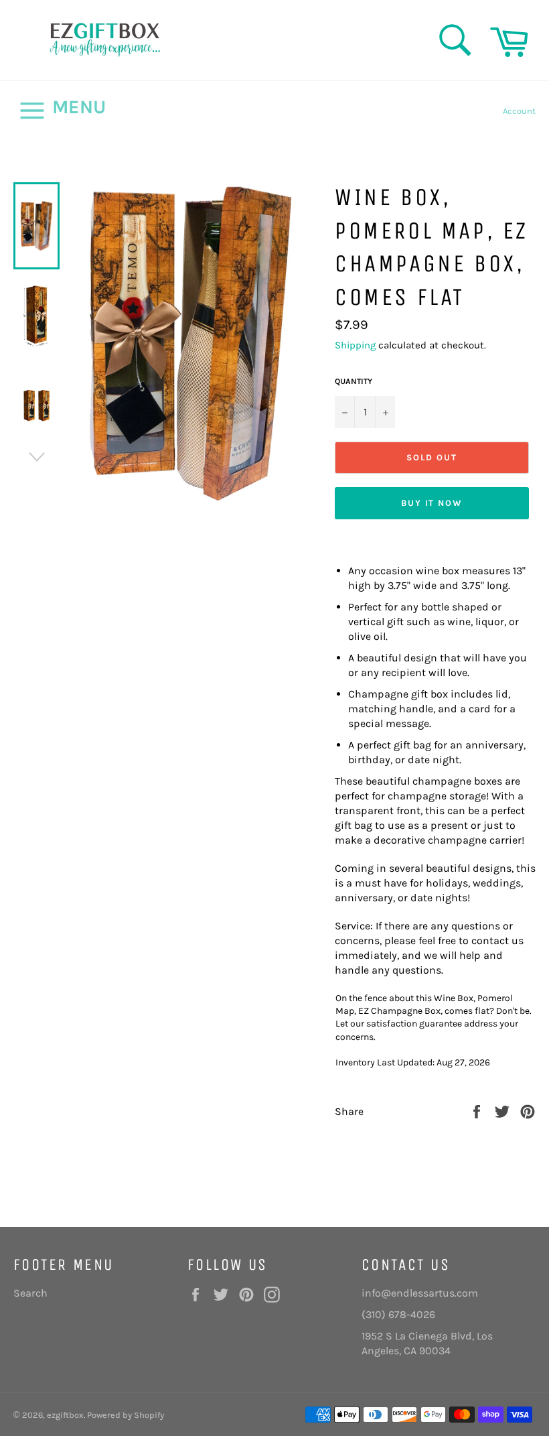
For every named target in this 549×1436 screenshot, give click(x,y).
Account (519, 111)
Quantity (353, 381)
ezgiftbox (65, 1415)
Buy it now (432, 503)
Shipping (355, 345)
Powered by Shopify (125, 1415)
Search (30, 1293)
